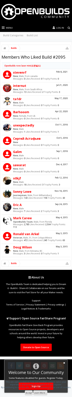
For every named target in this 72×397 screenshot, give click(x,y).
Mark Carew (22, 218)
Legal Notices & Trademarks (36, 308)
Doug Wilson (22, 247)
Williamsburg (45, 195)
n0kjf (17, 178)
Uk (34, 115)
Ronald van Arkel (26, 234)
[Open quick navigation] (67, 48)
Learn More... (40, 392)
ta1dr (17, 99)
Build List (32, 35)
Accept (29, 392)
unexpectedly (23, 125)
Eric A (17, 205)
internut (19, 86)
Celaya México (45, 237)
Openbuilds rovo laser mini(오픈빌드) (22, 65)
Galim (17, 152)
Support (36, 300)
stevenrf (19, 72)
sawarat (19, 165)
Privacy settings (56, 304)
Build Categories (13, 35)
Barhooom (21, 112)
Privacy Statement (35, 304)
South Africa (36, 89)
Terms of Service (15, 304)
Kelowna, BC (36, 250)
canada (34, 76)
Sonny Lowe (22, 191)
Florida (48, 221)
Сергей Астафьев (27, 138)
